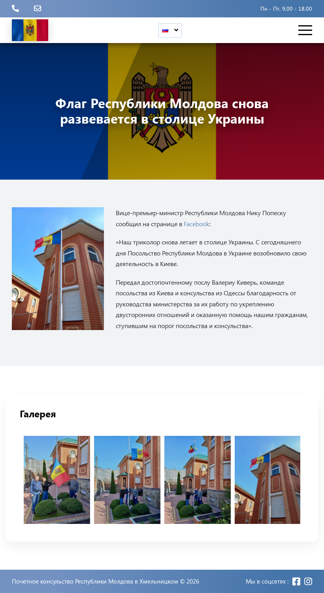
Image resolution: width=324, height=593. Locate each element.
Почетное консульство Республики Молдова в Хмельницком (95, 581)
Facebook (196, 224)
